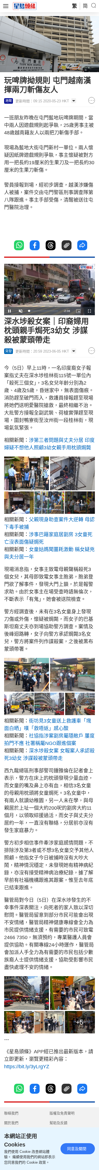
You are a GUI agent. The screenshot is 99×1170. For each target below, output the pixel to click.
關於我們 (11, 1123)
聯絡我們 (11, 1113)
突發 (8, 351)
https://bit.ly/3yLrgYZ (26, 1066)
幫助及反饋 (58, 1123)
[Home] (24, 6)
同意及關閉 (76, 1148)
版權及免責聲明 (62, 1113)
